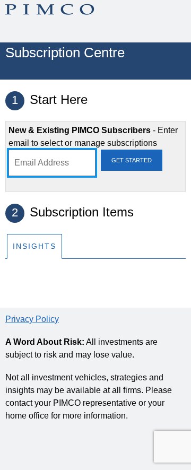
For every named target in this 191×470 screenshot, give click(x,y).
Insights (34, 246)
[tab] (34, 245)
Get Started (131, 160)
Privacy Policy (32, 319)
